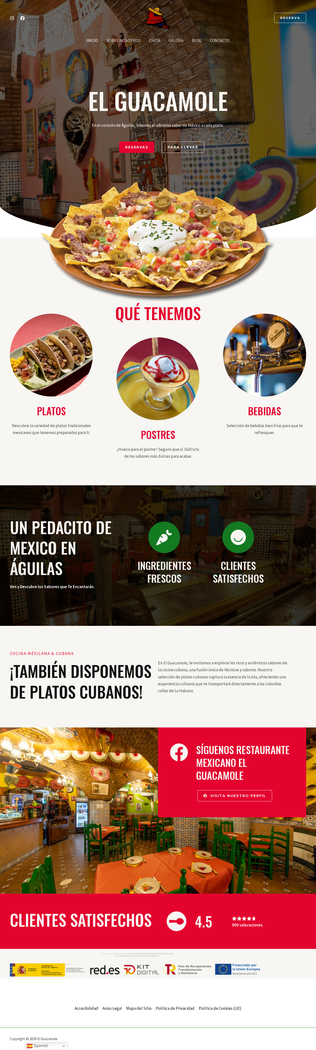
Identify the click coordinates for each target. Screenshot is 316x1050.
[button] (290, 18)
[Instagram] (12, 18)
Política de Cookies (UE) (220, 1008)
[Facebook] (22, 18)
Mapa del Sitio (139, 1008)
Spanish (40, 1046)
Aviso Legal (112, 1008)
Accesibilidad (86, 1008)
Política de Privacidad (175, 1008)
